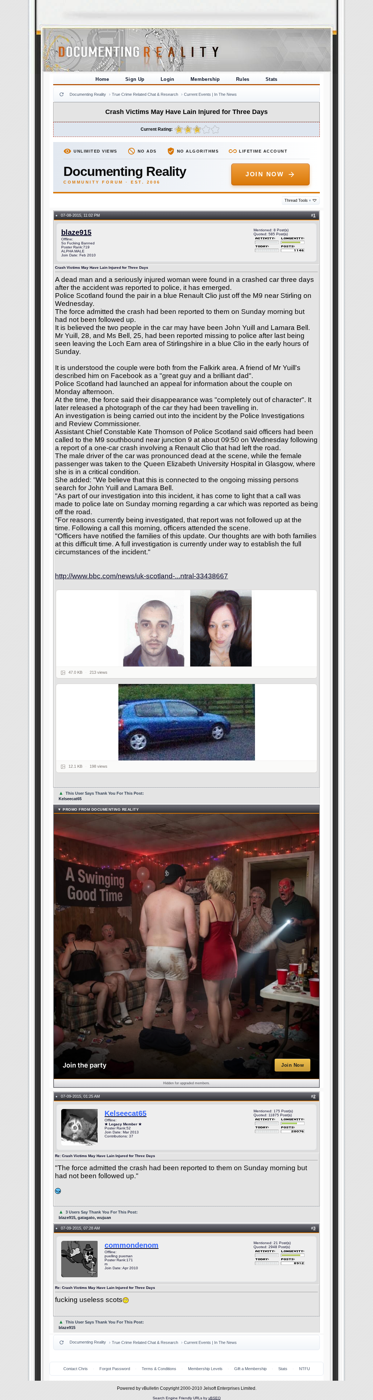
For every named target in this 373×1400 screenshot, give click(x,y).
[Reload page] (61, 94)
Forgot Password (114, 1368)
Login (167, 79)
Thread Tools (297, 200)
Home (102, 79)
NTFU (304, 1368)
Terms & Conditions (159, 1368)
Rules (243, 79)
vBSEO (214, 1398)
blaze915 (76, 232)
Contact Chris (75, 1368)
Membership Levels (205, 1368)
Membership (205, 79)
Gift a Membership (250, 1368)
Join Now (265, 174)
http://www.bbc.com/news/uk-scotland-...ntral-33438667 (141, 576)
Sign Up (135, 79)
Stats (272, 79)
